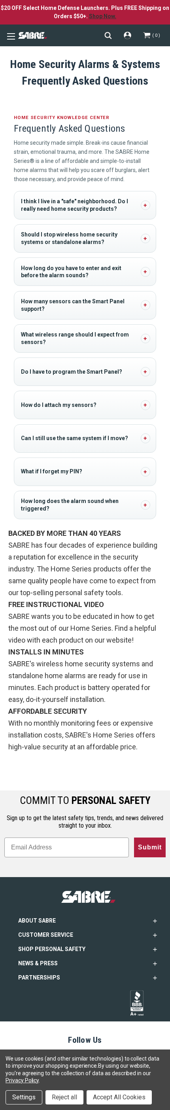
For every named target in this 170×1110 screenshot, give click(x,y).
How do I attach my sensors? (58, 405)
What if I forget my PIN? (51, 471)
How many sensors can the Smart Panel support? (73, 305)
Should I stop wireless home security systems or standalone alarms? (69, 238)
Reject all (64, 1097)
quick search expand (108, 35)
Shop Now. (102, 16)
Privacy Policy (22, 1080)
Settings (24, 1097)
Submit (150, 847)
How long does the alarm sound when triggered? (70, 505)
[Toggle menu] (10, 35)
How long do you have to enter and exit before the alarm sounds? (71, 272)
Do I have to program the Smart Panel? (71, 372)
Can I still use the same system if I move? (74, 438)
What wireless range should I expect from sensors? (75, 338)
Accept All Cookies (119, 1097)
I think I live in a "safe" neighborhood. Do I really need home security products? (74, 205)
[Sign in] (127, 35)
